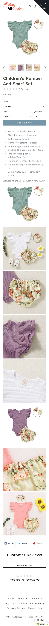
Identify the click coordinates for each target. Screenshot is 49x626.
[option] (12, 67)
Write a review (24, 565)
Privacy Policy (20, 603)
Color (5, 102)
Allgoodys (17, 617)
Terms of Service (16, 608)
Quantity (38, 112)
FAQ (7, 603)
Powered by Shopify (34, 617)
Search (10, 598)
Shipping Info (35, 608)
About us (22, 598)
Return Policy (37, 603)
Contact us (36, 598)
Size (5, 112)
